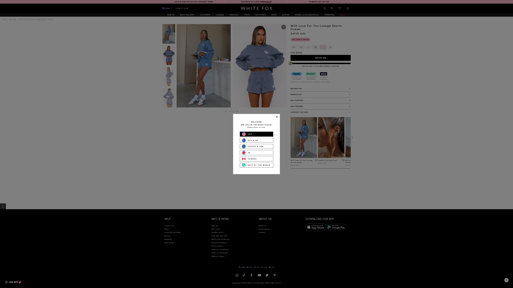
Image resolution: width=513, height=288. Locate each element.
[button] (13, 282)
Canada (252, 159)
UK (249, 153)
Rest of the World (259, 165)
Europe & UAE (256, 146)
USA (250, 134)
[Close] (277, 117)
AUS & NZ (253, 140)
